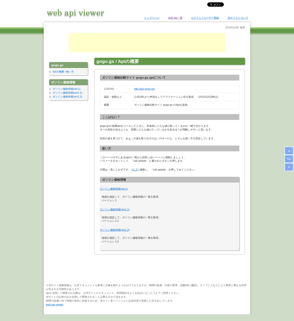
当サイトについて (237, 17)
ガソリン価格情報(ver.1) (114, 188)
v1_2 (134, 169)
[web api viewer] (75, 18)
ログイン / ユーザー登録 (205, 17)
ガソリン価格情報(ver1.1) (115, 209)
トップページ (151, 17)
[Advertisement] (147, 42)
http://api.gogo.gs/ (144, 88)
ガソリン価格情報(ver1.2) (115, 229)
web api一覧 (175, 17)
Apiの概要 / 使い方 (63, 71)
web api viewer (54, 304)
